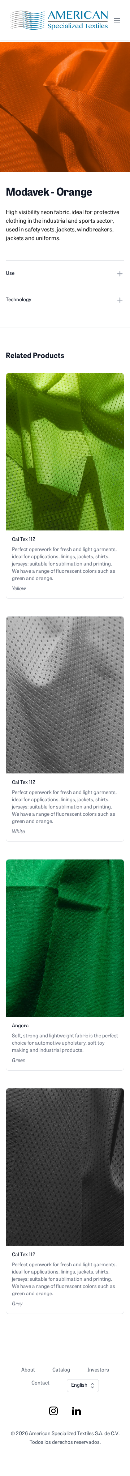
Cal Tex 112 (23, 539)
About (28, 1370)
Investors (98, 1370)
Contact (40, 1383)
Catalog (61, 1370)
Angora (20, 1026)
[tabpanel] (65, 107)
